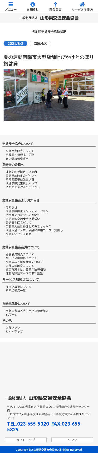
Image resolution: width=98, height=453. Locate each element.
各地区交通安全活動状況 (49, 31)
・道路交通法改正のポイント (21, 187)
